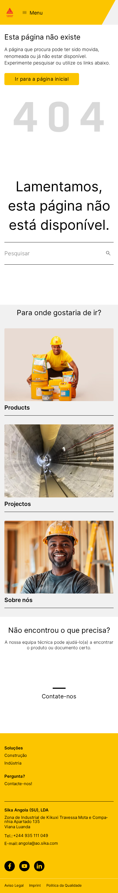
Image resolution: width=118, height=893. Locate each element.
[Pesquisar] (108, 253)
